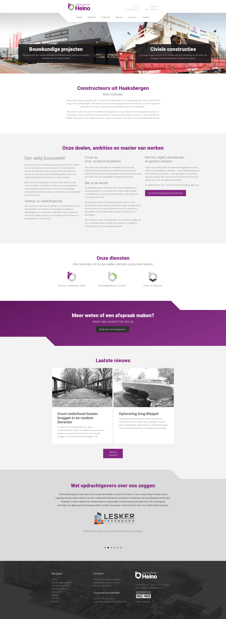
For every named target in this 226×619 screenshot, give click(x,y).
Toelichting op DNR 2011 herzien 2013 (110, 602)
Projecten (105, 17)
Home (79, 17)
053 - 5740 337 (151, 9)
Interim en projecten (102, 586)
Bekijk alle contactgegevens (112, 329)
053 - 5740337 (141, 588)
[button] (91, 17)
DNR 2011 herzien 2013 (103, 598)
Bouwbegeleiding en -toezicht (106, 582)
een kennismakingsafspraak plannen (165, 193)
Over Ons (56, 598)
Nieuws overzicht (113, 453)
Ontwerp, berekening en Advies (107, 579)
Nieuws (119, 17)
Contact (145, 17)
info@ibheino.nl (132, 9)
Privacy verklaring (142, 601)
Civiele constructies (60, 586)
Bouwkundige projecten (62, 582)
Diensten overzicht (60, 589)
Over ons (132, 17)
